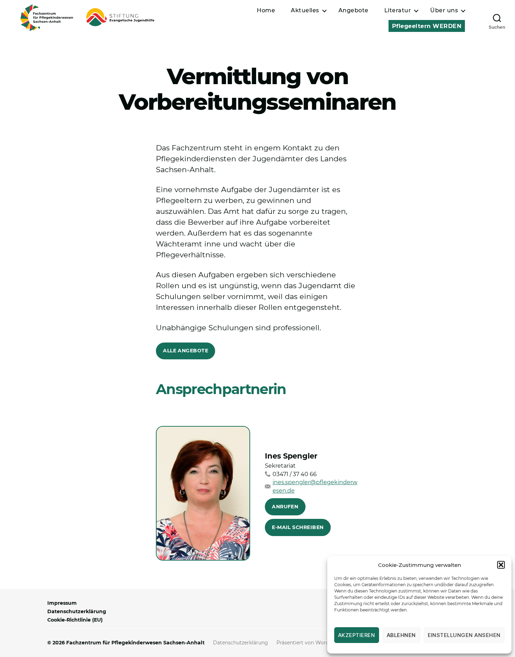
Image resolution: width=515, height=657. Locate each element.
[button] (500, 564)
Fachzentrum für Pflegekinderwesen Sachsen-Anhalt (135, 642)
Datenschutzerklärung (76, 611)
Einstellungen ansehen (464, 635)
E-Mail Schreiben (297, 527)
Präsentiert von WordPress (309, 642)
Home (266, 10)
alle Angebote (185, 350)
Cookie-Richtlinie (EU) (75, 620)
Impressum (62, 603)
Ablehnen (401, 635)
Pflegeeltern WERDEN (427, 26)
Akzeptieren (356, 635)
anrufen (285, 506)
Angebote (353, 10)
